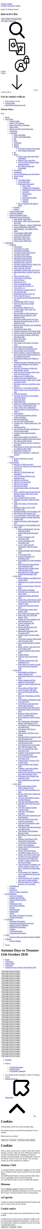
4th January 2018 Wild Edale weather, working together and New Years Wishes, (28, 860)
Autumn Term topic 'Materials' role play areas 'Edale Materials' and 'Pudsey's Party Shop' (27, 364)
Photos (16, 460)
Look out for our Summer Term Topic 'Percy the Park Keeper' (27, 373)
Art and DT (18, 170)
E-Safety (12, 888)
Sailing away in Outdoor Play (24, 376)
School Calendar (15, 941)
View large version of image (10, 971)
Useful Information (15, 931)
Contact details (14, 121)
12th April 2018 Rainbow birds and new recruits (28, 824)
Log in (7, 945)
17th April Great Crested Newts (24, 253)
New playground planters (22, 284)
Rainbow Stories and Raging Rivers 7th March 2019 (28, 714)
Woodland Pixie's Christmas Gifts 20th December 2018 (29, 738)
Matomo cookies (12, 1189)
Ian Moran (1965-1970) (22, 237)
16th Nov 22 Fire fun (21, 480)
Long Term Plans (24, 182)
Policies (12, 908)
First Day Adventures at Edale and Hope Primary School (25, 369)
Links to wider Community (18, 892)
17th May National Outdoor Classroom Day (27, 809)
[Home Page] (10, 6)
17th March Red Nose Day (23, 260)
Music (16, 154)
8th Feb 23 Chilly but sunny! (23, 464)
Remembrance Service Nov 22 (24, 294)
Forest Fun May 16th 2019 (27, 690)
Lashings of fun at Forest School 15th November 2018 (29, 754)
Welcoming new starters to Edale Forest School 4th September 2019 (29, 666)
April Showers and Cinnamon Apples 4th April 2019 (28, 705)
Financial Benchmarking (17, 900)
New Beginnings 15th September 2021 (27, 525)
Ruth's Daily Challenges (26, 590)
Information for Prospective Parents (21, 923)
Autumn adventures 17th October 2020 (27, 331)
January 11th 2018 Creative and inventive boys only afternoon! (29, 856)
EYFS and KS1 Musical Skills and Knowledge (28, 163)
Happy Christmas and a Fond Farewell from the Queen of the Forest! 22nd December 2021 (27, 494)
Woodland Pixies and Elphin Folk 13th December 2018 (29, 742)
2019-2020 (17, 576)
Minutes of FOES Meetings (18, 925)
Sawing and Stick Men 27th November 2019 (27, 628)
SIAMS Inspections (16, 917)
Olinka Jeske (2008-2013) (22, 241)
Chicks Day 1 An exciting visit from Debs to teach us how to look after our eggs (27, 390)
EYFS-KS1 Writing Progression (29, 149)
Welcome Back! (19, 341)
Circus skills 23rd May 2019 (27, 688)
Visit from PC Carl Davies (23, 278)
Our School (9, 119)
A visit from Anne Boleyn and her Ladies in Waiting (25, 416)
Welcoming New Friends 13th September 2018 (28, 777)
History (16, 145)
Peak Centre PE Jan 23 (21, 276)
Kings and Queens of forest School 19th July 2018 (27, 787)
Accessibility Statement (17, 1071)
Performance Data (15, 904)
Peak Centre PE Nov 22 (22, 296)
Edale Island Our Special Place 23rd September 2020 (28, 565)
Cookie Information (16, 1067)
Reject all (5, 1140)
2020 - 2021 (18, 527)
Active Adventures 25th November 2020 (26, 542)
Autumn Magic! (23, 655)
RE (15, 139)
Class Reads (18, 247)
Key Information (10, 894)
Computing (17, 172)
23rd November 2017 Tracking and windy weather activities (28, 879)
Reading (16, 207)
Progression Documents (26, 184)
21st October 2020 (24, 555)
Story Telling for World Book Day (25, 349)
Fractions (25, 200)
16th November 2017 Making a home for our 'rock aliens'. (29, 883)
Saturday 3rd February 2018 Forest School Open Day (27, 840)
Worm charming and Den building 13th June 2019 (26, 681)
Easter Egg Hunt (19, 400)
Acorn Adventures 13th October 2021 (27, 515)
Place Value (26, 186)
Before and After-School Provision (21, 129)
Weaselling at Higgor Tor (22, 451)
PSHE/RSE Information (17, 927)
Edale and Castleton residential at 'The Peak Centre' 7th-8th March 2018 (27, 405)
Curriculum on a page (21, 249)
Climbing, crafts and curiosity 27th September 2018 (28, 769)
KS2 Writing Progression (26, 151)
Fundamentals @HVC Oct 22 (24, 302)
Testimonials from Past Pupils (19, 217)
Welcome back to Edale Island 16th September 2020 (28, 569)
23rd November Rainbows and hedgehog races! (24, 477)
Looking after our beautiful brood (25, 378)
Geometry (25, 192)
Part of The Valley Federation (19, 125)
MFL (15, 141)
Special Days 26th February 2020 (29, 600)
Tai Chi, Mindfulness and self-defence (27, 174)
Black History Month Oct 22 (23, 307)
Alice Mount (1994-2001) (22, 219)
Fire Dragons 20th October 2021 (25, 513)
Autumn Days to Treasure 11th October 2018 (20, 967)
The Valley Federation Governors (20, 915)
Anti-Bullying (14, 886)
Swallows (12, 245)
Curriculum (13, 133)
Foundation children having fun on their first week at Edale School (27, 440)
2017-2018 (17, 784)
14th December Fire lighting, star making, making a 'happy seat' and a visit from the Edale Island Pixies (29, 867)
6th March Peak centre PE (23, 262)
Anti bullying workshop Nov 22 (25, 290)
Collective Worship (16, 213)
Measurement (27, 194)
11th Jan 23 (18, 470)
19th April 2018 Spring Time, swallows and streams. (28, 820)
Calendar (8, 939)
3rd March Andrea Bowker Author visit (27, 264)
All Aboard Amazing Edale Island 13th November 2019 (29, 640)
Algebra (25, 196)
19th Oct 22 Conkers (21, 484)
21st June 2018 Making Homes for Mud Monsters (28, 799)
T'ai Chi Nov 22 (19, 288)
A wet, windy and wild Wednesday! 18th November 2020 (28, 547)
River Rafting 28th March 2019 (29, 708)
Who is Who (13, 127)
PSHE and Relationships (22, 137)
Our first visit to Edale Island (23, 421)
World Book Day (20, 402)
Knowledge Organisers (22, 251)
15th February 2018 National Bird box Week (28, 832)
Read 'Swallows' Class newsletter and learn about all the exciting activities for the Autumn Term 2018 (27, 354)
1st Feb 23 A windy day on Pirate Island (27, 466)
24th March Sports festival (23, 258)
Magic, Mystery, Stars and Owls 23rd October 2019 (29, 648)
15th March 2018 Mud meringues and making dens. (29, 828)
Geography (17, 143)
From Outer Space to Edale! (23, 347)
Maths (16, 178)
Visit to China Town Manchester (25, 407)
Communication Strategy (17, 933)
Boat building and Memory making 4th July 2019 (27, 673)
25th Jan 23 (18, 468)
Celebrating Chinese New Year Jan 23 (27, 270)
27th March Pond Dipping (23, 256)
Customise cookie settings (26, 1140)
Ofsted (11, 902)
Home (7, 117)
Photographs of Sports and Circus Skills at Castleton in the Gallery (27, 448)
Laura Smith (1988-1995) (22, 235)
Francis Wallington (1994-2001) (25, 227)
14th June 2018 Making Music (28, 802)
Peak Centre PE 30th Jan (22, 268)
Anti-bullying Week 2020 (22, 329)
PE (15, 153)
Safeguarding (14, 911)
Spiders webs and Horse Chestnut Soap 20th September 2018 (29, 773)
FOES (7, 935)
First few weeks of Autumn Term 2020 (27, 333)
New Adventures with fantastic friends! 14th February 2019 (28, 722)
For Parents (9, 919)
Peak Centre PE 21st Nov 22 (23, 286)
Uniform (12, 929)
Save (19, 1227)
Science (16, 209)
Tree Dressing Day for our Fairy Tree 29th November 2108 (29, 746)
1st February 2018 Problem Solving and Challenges (27, 844)
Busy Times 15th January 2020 (28, 613)
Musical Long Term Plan (26, 160)
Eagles (11, 456)
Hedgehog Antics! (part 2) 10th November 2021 (24, 508)
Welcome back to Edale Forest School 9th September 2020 (28, 573)
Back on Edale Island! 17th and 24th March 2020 (29, 530)
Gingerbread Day (20, 427)
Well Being (13, 890)
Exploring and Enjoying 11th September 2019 (28, 661)
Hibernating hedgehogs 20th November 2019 (27, 632)
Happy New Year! (20, 339)
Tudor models (18, 413)
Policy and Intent (19, 135)
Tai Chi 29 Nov (19, 280)
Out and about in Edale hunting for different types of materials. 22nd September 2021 (25, 315)
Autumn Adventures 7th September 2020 (26, 557)
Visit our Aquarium (20, 394)
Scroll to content (6, 4)
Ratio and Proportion (29, 198)
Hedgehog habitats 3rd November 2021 (27, 511)
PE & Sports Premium (17, 906)
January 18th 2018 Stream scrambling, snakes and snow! (28, 852)
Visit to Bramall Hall (21, 419)
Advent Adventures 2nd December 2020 (26, 538)
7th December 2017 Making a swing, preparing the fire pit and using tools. (29, 874)
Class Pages (9, 243)
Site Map (8, 1060)
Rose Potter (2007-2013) (22, 239)
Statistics (25, 202)
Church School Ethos (16, 211)
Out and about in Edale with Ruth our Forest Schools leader (26, 430)
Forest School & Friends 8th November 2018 (27, 758)
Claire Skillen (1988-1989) (23, 233)
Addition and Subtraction (31, 188)
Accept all (13, 1140)
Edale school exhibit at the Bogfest (25, 437)
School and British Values (18, 215)
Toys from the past (20, 292)
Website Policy (14, 1069)
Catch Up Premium (16, 896)
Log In (3, 71)
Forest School (18, 176)
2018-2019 (17, 670)
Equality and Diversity (17, 898)
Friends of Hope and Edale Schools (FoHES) (24, 937)
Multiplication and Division (31, 190)
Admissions (13, 131)
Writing (16, 147)
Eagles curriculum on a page (23, 458)
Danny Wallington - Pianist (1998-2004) (27, 225)
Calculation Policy (24, 180)
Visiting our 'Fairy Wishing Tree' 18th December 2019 (29, 620)
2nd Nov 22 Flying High (22, 482)
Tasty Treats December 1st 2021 (25, 498)
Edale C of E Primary (16, 123)
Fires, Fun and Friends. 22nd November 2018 (28, 750)
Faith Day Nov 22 (20, 282)
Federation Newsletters (17, 921)
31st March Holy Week (22, 254)
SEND (11, 913)
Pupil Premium (14, 910)
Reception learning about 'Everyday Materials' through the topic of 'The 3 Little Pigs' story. (26, 321)
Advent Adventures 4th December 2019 (26, 624)
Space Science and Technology (24, 351)
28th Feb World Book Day (23, 266)
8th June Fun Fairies (21, 486)
